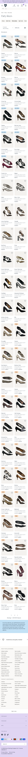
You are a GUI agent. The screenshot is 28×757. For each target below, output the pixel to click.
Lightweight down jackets (6, 687)
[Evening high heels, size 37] (20, 67)
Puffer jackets (4, 685)
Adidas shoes (4, 664)
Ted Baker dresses (18, 658)
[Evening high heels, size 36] (7, 67)
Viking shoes (17, 670)
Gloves (16, 691)
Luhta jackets (17, 660)
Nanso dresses (18, 656)
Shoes (5, 12)
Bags (2, 704)
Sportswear (3, 694)
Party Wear (17, 693)
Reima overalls (18, 672)
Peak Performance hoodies (20, 653)
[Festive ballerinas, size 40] (20, 547)
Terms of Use (12, 752)
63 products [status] (4, 32)
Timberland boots (5, 670)
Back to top (14, 711)
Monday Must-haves (19, 681)
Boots (26, 21)
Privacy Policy (4, 752)
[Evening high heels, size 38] (20, 115)
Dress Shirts (17, 700)
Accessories (3, 702)
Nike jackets (3, 660)
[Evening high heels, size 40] (20, 187)
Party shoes (10, 12)
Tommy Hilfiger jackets (19, 662)
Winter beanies (4, 691)
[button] (25, 5)
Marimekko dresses (5, 656)
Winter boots (4, 689)
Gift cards (3, 706)
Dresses (3, 698)
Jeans (2, 693)
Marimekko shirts (18, 655)
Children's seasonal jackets (20, 687)
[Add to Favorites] (12, 37)
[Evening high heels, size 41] (7, 43)
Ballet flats (8, 21)
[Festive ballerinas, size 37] (7, 379)
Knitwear (3, 696)
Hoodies (16, 696)
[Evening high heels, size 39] (20, 43)
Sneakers (17, 689)
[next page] (17, 615)
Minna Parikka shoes (5, 666)
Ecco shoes (17, 664)
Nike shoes (17, 666)
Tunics (2, 700)
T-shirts (16, 694)
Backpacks (17, 704)
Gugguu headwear (5, 675)
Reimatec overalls (5, 673)
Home (2, 12)
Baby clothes (17, 698)
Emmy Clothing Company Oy (11, 748)
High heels (21, 21)
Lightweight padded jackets (20, 685)
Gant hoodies (17, 651)
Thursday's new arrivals (6, 683)
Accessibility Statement (6, 753)
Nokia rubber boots (5, 672)
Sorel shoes (17, 668)
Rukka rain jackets (18, 673)
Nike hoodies (4, 653)
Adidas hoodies (4, 651)
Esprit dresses (4, 658)
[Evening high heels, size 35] (20, 571)
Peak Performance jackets (6, 662)
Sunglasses (17, 702)
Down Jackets (18, 683)
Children (3, 681)
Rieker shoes (4, 668)
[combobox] (14, 9)
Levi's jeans (3, 655)
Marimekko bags (18, 675)
